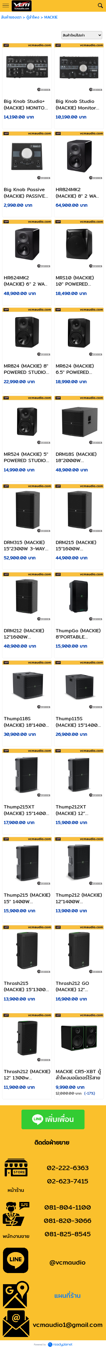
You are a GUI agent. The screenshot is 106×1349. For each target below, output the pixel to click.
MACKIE (51, 17)
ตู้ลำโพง (32, 17)
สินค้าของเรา (11, 17)
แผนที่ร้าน (67, 1295)
